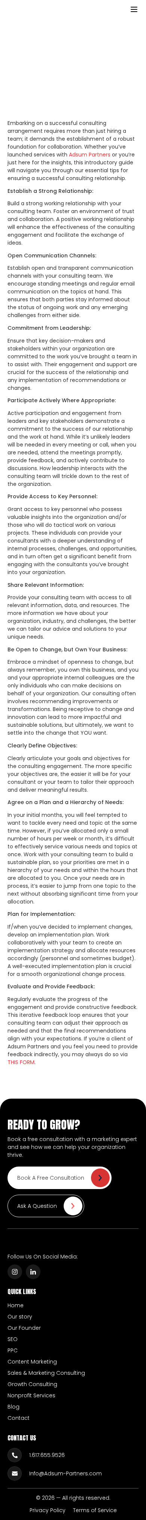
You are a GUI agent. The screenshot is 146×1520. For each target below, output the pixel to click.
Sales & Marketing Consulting (46, 1373)
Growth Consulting (32, 1384)
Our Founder (24, 1328)
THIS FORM (20, 1062)
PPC (12, 1350)
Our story (19, 1316)
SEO (12, 1339)
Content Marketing (32, 1361)
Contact (18, 1418)
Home (15, 1305)
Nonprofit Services (31, 1395)
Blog (13, 1406)
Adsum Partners (89, 154)
